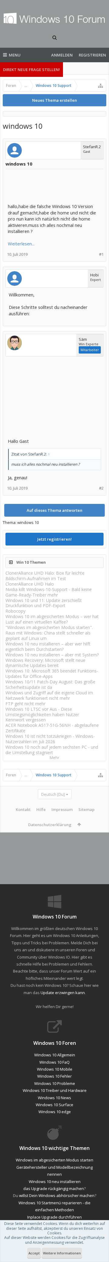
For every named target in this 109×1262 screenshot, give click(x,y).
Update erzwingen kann (63, 992)
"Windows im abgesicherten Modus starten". (49, 627)
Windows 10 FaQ (54, 1062)
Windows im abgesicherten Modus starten (54, 1160)
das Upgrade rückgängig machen (53, 1188)
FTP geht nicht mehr (25, 703)
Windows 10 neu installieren (55, 1181)
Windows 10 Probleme (54, 1083)
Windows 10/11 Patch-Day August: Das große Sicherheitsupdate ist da (50, 684)
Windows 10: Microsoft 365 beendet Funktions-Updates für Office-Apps (51, 673)
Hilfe (41, 809)
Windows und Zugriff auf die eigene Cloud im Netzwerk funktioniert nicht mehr (49, 695)
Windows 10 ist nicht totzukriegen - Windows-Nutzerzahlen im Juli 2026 (50, 738)
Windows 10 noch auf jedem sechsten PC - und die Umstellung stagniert (51, 749)
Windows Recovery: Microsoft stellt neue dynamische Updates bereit (45, 663)
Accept (34, 1253)
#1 (101, 254)
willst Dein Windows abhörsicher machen (56, 1195)
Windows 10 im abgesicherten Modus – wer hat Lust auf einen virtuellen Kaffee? (52, 619)
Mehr (54, 757)
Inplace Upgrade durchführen (54, 1217)
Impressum (62, 809)
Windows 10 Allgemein (54, 1055)
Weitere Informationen (62, 1253)
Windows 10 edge (54, 1111)
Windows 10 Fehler (54, 1076)
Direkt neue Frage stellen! (31, 69)
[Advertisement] (56, 187)
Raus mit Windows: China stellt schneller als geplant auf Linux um (48, 635)
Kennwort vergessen (25, 720)
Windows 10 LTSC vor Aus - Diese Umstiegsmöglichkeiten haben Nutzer (42, 711)
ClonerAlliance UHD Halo (29, 584)
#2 (101, 488)
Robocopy (15, 611)
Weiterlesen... (21, 244)
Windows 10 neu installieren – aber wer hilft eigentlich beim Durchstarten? (48, 646)
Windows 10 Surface (54, 1104)
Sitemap (86, 809)
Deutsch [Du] (53, 794)
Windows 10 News (54, 1097)
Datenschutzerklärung (49, 824)
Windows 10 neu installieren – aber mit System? (52, 655)
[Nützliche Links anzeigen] (100, 85)
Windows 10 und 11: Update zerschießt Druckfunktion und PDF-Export (43, 603)
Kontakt (23, 809)
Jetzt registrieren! (54, 539)
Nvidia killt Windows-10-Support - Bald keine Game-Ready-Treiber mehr (48, 592)
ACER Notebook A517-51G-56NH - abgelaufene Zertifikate (52, 728)
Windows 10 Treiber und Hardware (55, 1090)
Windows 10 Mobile (54, 1069)
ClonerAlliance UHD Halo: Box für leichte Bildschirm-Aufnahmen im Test (44, 575)
